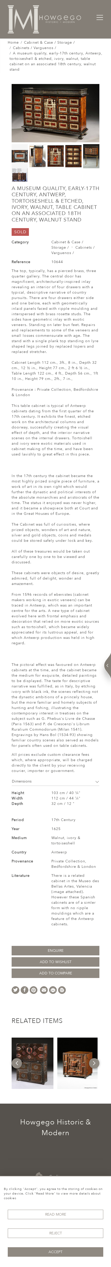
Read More (55, 1214)
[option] (32, 1063)
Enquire (56, 950)
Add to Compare (55, 973)
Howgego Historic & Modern (55, 1127)
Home (13, 42)
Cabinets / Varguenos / (34, 47)
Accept (55, 1252)
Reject (55, 1233)
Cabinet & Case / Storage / (49, 42)
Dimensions (21, 781)
